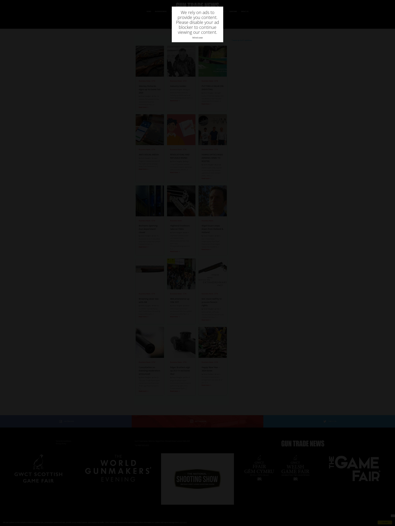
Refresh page (197, 37)
